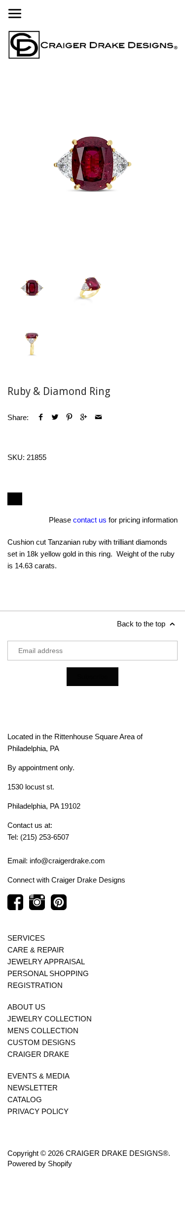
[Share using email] (98, 417)
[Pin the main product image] (69, 417)
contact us (90, 520)
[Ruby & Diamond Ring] (92, 163)
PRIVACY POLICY (38, 1111)
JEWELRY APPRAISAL (46, 961)
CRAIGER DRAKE (38, 1054)
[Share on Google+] (83, 417)
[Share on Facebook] (40, 417)
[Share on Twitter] (55, 417)
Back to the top (142, 624)
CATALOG (24, 1099)
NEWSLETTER (32, 1087)
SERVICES (26, 938)
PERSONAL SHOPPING (48, 973)
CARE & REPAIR (35, 950)
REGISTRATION (35, 985)
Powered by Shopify (39, 1163)
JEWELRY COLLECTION (49, 1019)
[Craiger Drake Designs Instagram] (37, 907)
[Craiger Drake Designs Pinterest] (59, 907)
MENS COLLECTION (42, 1030)
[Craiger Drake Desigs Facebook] (15, 907)
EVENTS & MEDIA (38, 1076)
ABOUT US (26, 1007)
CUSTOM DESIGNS (41, 1042)
